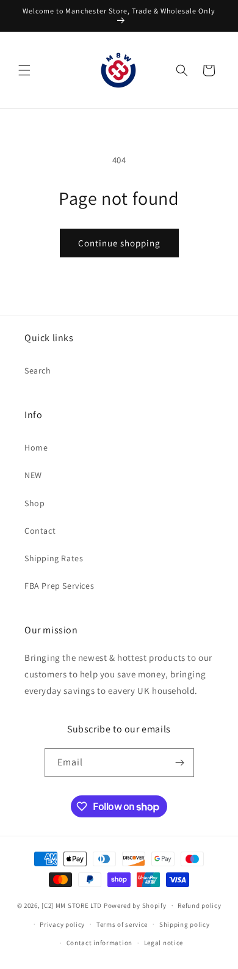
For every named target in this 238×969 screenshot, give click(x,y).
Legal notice (163, 942)
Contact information (99, 942)
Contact (40, 530)
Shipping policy (184, 924)
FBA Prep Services (59, 585)
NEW (33, 475)
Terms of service (122, 924)
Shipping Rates (53, 558)
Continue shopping (119, 243)
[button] (24, 70)
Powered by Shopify (135, 905)
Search (37, 370)
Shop (34, 503)
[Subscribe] (180, 762)
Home (36, 447)
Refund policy (199, 905)
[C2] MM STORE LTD (71, 905)
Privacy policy (62, 924)
